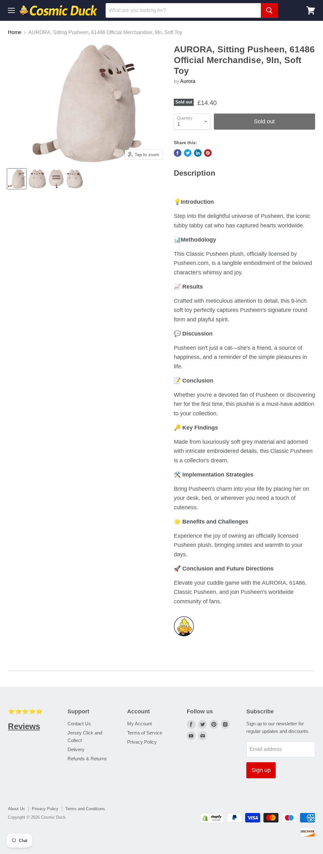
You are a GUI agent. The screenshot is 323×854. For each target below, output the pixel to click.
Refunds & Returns (87, 758)
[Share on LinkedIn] (198, 153)
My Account (139, 723)
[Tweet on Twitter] (187, 153)
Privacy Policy (142, 742)
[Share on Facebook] (177, 153)
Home (14, 32)
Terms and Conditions (85, 808)
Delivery (76, 749)
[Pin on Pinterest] (208, 153)
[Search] (269, 10)
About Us (16, 808)
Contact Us (79, 723)
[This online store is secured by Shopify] (212, 821)
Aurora (187, 81)
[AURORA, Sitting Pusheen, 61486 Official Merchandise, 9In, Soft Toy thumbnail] (16, 179)
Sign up (261, 770)
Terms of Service (144, 732)
